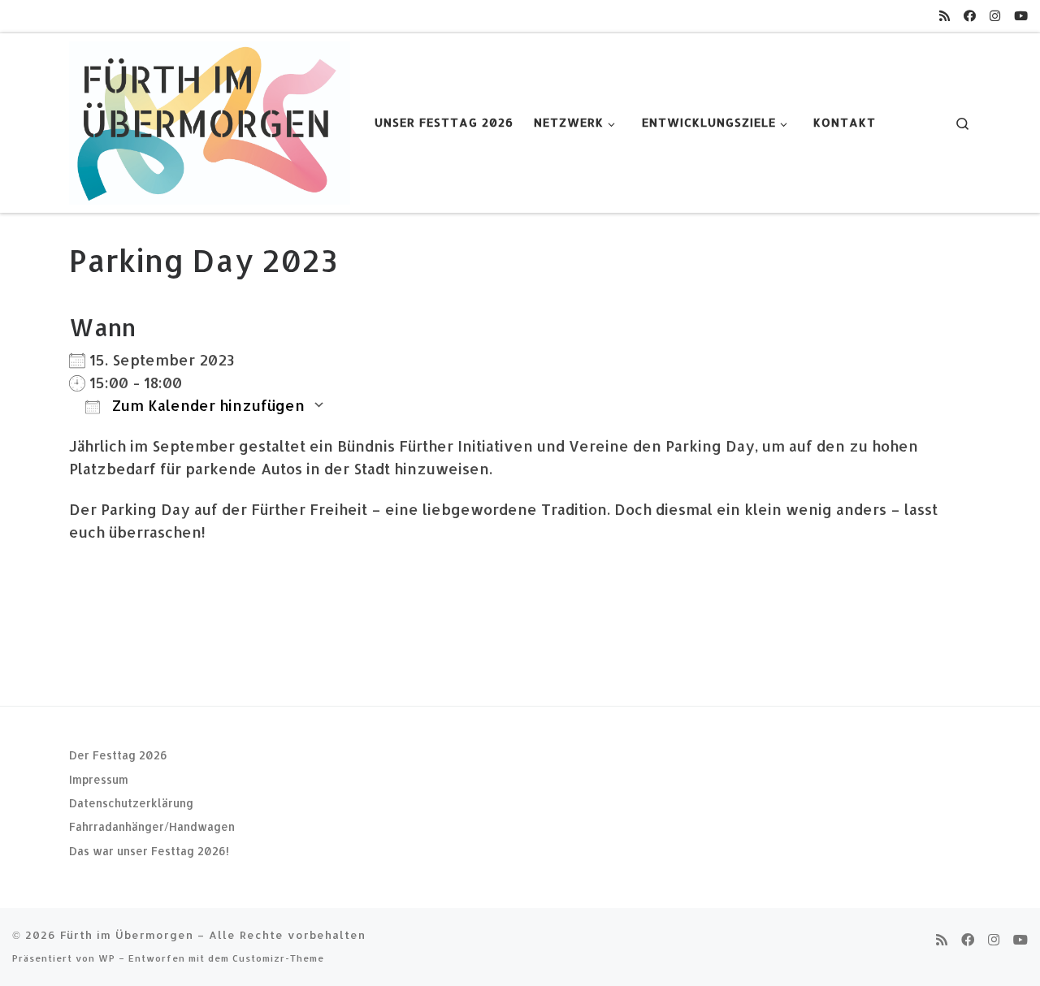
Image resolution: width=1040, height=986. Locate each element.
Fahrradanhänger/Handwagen (152, 826)
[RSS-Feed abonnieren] (944, 15)
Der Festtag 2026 (118, 755)
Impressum (98, 779)
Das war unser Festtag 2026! (149, 851)
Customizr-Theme (278, 958)
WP (106, 958)
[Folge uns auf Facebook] (970, 15)
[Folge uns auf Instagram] (995, 15)
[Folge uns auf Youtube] (1021, 15)
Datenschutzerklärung (131, 803)
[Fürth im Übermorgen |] (209, 119)
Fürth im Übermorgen (126, 934)
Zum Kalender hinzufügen (206, 405)
